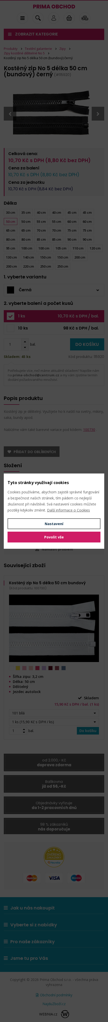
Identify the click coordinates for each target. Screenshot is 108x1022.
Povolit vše (54, 537)
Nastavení (54, 523)
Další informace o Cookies (68, 510)
